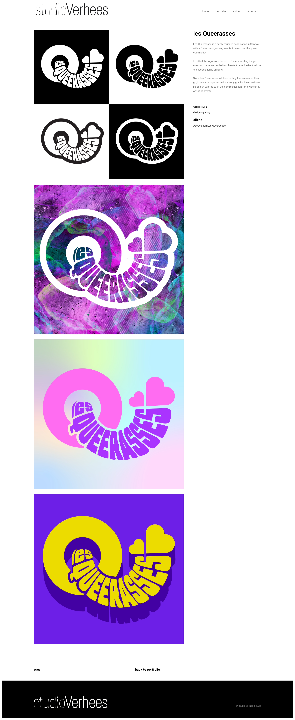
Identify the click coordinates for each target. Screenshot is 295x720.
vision (236, 11)
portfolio (221, 11)
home (205, 11)
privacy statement (251, 698)
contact (251, 11)
